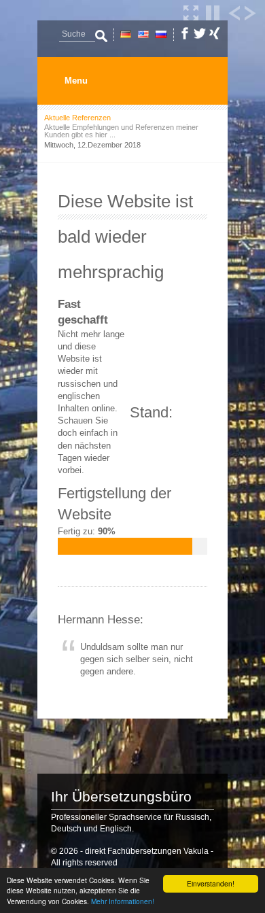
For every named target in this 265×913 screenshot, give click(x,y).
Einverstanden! (210, 883)
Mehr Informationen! (122, 901)
